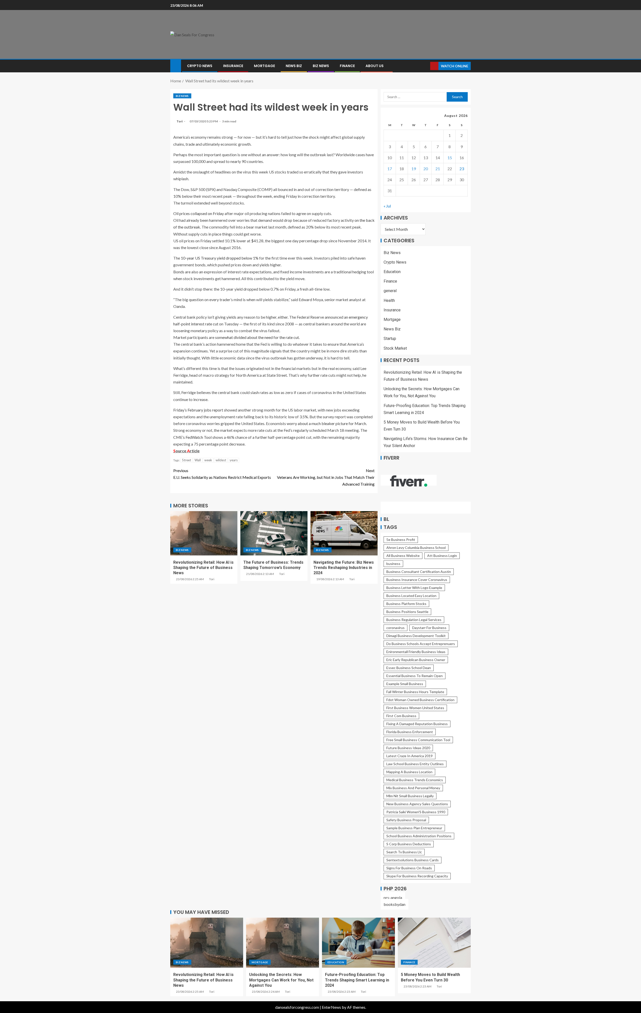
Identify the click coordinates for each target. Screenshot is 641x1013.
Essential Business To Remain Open (414, 676)
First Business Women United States (415, 708)
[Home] (175, 65)
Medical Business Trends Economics (414, 780)
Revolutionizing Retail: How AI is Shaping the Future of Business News (203, 567)
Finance (347, 65)
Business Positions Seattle (407, 612)
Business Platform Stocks (406, 603)
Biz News (321, 65)
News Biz (294, 65)
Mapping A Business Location (409, 772)
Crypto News (199, 65)
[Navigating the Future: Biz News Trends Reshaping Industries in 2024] (344, 533)
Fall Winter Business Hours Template (415, 692)
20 (425, 168)
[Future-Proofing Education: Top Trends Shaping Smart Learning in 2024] (358, 943)
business (393, 563)
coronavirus (395, 628)
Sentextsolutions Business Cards (412, 860)
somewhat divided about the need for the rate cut (257, 337)
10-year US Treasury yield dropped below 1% (219, 258)
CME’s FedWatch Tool (192, 437)
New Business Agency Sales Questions (417, 804)
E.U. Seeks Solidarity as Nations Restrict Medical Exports (222, 474)
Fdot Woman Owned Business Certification (420, 700)
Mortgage (264, 65)
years (234, 460)
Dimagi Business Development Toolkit (416, 636)
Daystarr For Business (429, 628)
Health (389, 300)
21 (437, 168)
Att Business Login (442, 555)
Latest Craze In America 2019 (409, 756)
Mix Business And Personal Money (413, 788)
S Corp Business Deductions (408, 844)
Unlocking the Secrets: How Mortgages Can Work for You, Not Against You (281, 980)
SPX (210, 189)
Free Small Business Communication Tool (418, 740)
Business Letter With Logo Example (414, 587)
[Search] (426, 66)
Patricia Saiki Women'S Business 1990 (415, 812)
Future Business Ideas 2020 (408, 748)
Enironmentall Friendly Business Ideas (415, 652)
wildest (221, 460)
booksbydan (394, 904)
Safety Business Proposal (406, 820)
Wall (198, 460)
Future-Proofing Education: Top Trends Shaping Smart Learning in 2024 (357, 980)
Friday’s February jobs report (198, 410)
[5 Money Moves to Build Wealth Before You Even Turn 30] (434, 943)
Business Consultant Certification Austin (418, 571)
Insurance (233, 65)
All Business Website (403, 555)
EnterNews (331, 1007)
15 (449, 157)
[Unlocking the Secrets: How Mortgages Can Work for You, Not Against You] (282, 943)
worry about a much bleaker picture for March (326, 423)
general (390, 290)
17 (389, 168)
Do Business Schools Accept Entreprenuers (420, 644)
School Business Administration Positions (418, 836)
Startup (390, 338)
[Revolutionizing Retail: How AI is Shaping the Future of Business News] (203, 533)
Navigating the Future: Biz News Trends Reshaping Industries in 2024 (343, 567)
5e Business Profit (400, 539)
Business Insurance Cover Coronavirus (416, 579)
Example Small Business (404, 684)
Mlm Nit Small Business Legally (410, 796)
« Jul (387, 206)
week (208, 460)
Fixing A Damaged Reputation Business (417, 724)
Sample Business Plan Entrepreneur (414, 828)
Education (392, 271)
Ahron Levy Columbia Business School (416, 547)
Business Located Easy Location (411, 595)
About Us (375, 65)
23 (461, 168)
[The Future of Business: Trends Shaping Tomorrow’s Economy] (273, 533)
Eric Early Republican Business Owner (415, 660)
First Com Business (401, 716)
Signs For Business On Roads (409, 868)
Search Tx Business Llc (404, 852)
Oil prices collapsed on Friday (198, 213)
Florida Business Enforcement (409, 732)
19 (413, 168)
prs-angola (393, 897)
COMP (265, 189)
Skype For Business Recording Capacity (417, 876)
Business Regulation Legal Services (413, 620)
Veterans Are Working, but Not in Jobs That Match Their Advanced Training (326, 477)
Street (186, 460)
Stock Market (395, 348)
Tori (180, 121)
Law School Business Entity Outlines (415, 764)
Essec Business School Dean (408, 668)
